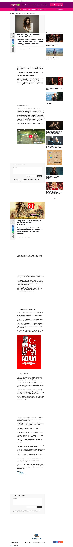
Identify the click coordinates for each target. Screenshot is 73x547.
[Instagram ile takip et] (59, 542)
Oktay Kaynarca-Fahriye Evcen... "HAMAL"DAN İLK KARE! (32, 9)
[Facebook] (13, 40)
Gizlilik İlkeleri (38, 542)
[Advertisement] (31, 58)
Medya (38, 4)
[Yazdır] (13, 49)
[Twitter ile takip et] (57, 542)
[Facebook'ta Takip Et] (55, 0)
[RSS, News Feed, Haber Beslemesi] (62, 542)
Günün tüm (59, 9)
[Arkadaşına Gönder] (13, 47)
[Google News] (22, 49)
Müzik (28, 4)
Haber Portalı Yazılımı (15, 545)
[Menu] (52, 5)
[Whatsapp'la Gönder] (13, 45)
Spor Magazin (44, 4)
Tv (31, 4)
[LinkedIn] (13, 43)
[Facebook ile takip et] (54, 542)
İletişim (34, 542)
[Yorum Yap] (13, 51)
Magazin (24, 4)
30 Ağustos (21, 472)
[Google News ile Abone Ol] (53, 0)
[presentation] (13, 9)
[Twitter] (13, 42)
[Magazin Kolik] (15, 4)
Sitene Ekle (43, 542)
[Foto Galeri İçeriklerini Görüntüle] (62, 0)
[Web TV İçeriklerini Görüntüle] (60, 0)
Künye (30, 542)
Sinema (34, 4)
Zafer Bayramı (21, 473)
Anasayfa (26, 542)
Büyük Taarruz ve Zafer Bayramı (24, 474)
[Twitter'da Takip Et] (57, 0)
